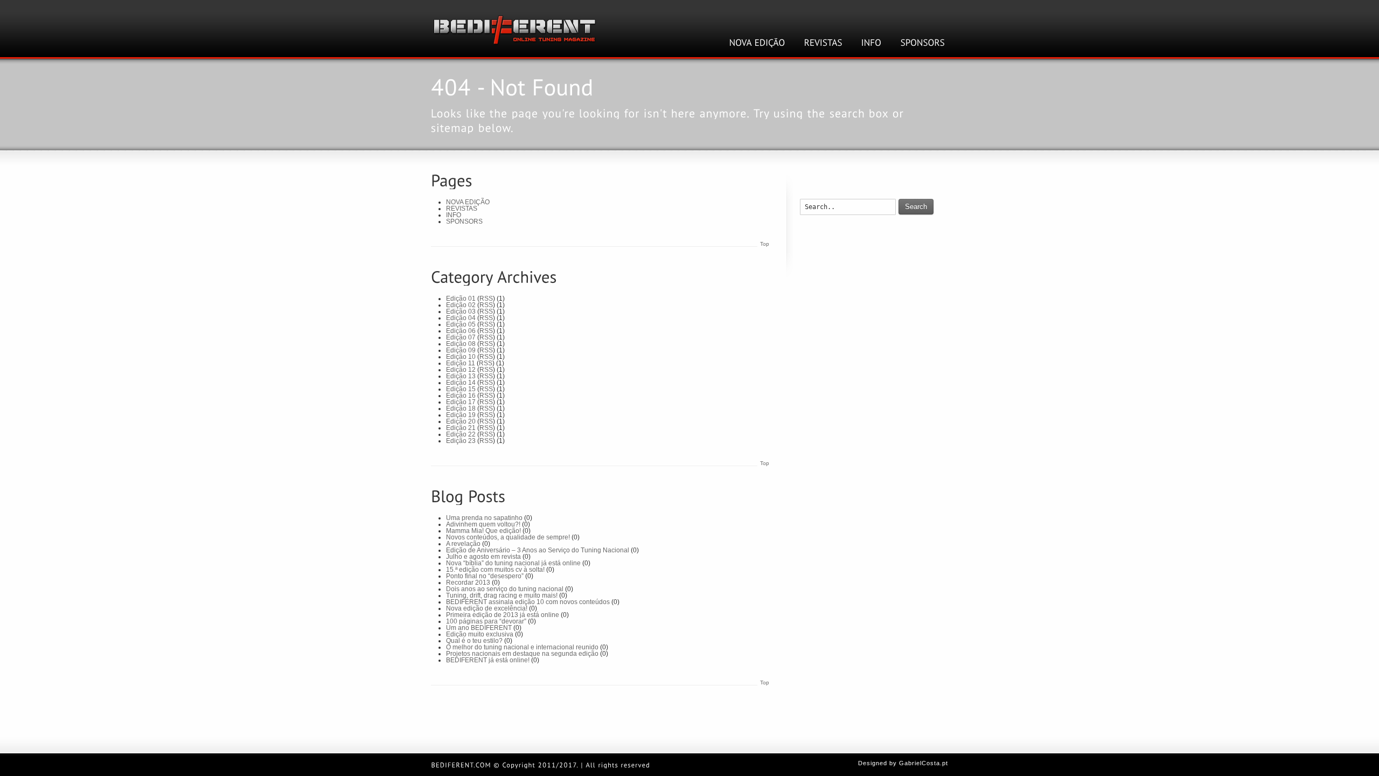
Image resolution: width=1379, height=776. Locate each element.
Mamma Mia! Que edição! (483, 531)
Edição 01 (461, 298)
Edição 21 (461, 428)
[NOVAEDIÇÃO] (757, 42)
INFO (453, 215)
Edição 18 (461, 408)
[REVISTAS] (823, 42)
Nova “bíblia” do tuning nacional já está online (513, 563)
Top (764, 244)
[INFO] (871, 42)
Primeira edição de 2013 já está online (502, 615)
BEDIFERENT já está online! (488, 660)
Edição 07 (461, 337)
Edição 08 (461, 344)
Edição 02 (461, 305)
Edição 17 (461, 402)
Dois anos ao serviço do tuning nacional (504, 589)
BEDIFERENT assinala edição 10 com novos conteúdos (528, 602)
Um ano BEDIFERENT (479, 628)
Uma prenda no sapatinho (484, 518)
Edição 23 (461, 441)
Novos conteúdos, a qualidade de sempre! (508, 537)
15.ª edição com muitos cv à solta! (495, 569)
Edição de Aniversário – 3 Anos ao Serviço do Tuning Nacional (537, 550)
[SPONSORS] (923, 42)
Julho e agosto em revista (483, 556)
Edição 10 (461, 357)
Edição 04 (461, 318)
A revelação (463, 544)
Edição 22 (461, 434)
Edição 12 (461, 369)
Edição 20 (461, 421)
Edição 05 (461, 324)
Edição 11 (460, 363)
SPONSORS (464, 221)
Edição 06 (461, 331)
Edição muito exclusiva (479, 634)
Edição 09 (461, 350)
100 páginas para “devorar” (486, 621)
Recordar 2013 (468, 582)
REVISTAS (461, 208)
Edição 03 (461, 311)
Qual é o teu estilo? (474, 641)
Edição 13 (461, 376)
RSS (486, 298)
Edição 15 (461, 389)
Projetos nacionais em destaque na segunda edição (522, 653)
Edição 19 (461, 415)
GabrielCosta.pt (923, 763)
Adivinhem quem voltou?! (483, 524)
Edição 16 (461, 395)
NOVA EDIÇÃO (468, 202)
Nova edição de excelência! (486, 608)
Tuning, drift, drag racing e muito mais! (502, 595)
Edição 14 (461, 382)
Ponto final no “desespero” (485, 576)
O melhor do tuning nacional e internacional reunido (522, 647)
